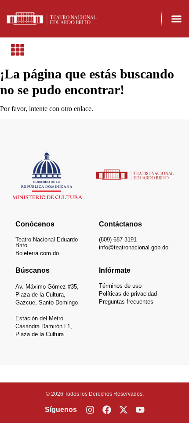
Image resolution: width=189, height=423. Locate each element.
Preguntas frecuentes (126, 301)
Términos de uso (120, 285)
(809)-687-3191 (118, 239)
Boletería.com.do (37, 253)
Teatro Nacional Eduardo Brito (46, 242)
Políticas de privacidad (128, 293)
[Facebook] (106, 409)
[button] (176, 19)
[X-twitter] (123, 409)
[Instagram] (90, 409)
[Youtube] (140, 409)
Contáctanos (120, 224)
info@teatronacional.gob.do (133, 247)
